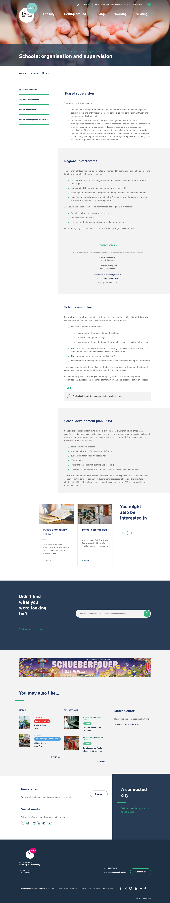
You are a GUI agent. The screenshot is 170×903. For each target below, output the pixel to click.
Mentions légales (95, 888)
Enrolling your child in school (63, 52)
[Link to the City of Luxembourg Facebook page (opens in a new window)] (23, 823)
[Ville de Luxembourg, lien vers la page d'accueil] (28, 22)
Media (54, 888)
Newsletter (137, 4)
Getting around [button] (75, 14)
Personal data (108, 888)
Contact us (140, 871)
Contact (127, 4)
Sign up (98, 794)
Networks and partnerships (68, 888)
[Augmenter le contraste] (78, 5)
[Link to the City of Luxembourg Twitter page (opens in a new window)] (28, 823)
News (97, 4)
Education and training (37, 52)
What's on (105, 4)
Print (47, 73)
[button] (149, 5)
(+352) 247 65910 (110, 279)
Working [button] (121, 14)
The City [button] (49, 14)
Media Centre (116, 4)
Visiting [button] (142, 14)
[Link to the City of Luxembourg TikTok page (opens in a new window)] (50, 823)
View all (56, 757)
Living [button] (101, 14)
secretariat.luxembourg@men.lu (107, 275)
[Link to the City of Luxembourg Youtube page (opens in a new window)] (39, 823)
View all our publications (128, 724)
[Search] (147, 613)
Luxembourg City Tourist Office (33, 888)
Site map (83, 888)
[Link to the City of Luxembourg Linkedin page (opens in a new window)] (44, 823)
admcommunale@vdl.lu (117, 872)
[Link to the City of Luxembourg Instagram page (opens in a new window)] (34, 823)
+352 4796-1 (112, 868)
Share (35, 73)
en (85, 5)
